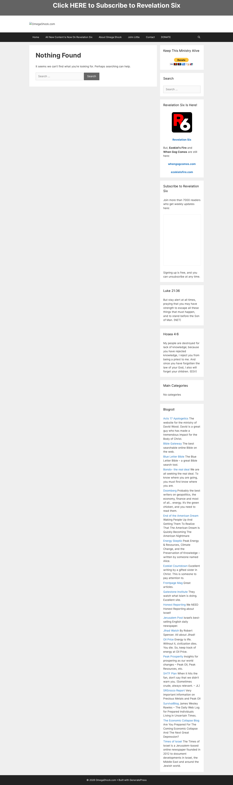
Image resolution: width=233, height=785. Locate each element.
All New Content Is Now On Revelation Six (68, 37)
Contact (150, 37)
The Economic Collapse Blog (181, 720)
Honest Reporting (174, 604)
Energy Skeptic (172, 540)
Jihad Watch (171, 630)
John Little (134, 37)
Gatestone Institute (175, 591)
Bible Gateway (172, 443)
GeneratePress (138, 780)
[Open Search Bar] (199, 37)
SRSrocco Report (174, 690)
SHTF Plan (170, 673)
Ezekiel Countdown (175, 566)
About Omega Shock (110, 37)
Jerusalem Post (173, 617)
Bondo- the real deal (176, 469)
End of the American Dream (180, 515)
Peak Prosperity (173, 656)
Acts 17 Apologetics (175, 418)
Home (35, 37)
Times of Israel (172, 741)
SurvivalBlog (171, 703)
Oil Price (168, 639)
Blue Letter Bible (173, 456)
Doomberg (170, 490)
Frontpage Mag (173, 583)
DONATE (166, 37)
